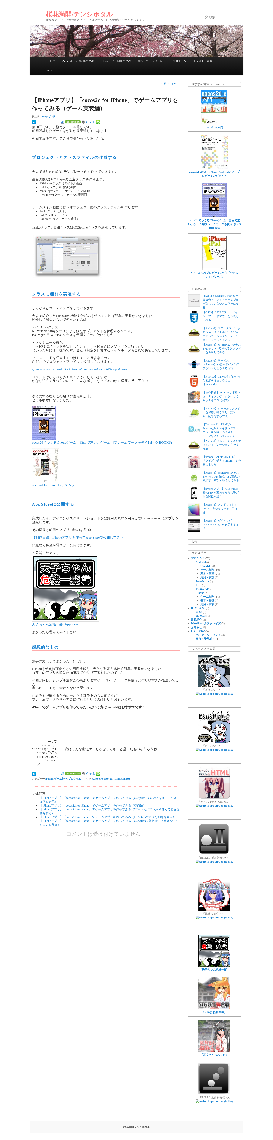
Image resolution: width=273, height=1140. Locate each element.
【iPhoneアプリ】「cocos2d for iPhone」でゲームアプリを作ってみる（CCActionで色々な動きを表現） (108, 817)
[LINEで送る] (98, 122)
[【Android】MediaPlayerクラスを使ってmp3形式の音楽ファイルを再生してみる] (194, 354)
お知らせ (196, 627)
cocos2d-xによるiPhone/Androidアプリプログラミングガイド (214, 173)
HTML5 (201, 615)
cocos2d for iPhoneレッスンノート (57, 485)
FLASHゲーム (177, 61)
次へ (176, 83)
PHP (198, 585)
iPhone (49, 778)
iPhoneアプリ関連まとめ (116, 61)
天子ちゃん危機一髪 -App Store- (56, 624)
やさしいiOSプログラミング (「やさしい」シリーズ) (214, 274)
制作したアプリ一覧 (150, 61)
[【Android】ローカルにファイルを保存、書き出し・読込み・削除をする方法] (194, 418)
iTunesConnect (122, 778)
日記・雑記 (198, 631)
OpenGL (205, 566)
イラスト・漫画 (202, 61)
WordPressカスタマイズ (206, 623)
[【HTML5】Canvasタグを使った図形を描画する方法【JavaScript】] (194, 386)
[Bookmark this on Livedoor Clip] (62, 122)
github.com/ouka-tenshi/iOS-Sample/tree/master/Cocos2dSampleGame (79, 369)
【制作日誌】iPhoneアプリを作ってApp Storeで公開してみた (77, 537)
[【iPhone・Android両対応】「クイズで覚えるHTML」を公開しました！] (194, 466)
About (50, 70)
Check (90, 122)
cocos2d (108, 778)
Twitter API (203, 589)
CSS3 (199, 612)
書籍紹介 (196, 619)
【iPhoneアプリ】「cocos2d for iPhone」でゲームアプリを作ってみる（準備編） (93, 805)
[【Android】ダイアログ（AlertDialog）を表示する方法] (194, 530)
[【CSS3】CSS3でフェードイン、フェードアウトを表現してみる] (194, 322)
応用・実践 (207, 577)
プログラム (74, 778)
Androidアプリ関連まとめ (78, 61)
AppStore (97, 778)
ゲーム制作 (60, 778)
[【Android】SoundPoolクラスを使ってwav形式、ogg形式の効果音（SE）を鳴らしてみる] (194, 482)
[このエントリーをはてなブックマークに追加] (34, 122)
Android (201, 562)
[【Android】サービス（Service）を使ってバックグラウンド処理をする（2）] (194, 370)
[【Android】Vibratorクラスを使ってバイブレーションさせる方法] (194, 450)
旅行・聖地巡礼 (205, 638)
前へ (165, 83)
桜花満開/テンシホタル (79, 14)
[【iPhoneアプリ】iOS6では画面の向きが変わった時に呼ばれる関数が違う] (194, 498)
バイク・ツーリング (208, 635)
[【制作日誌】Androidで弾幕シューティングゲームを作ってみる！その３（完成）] (194, 402)
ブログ (51, 61)
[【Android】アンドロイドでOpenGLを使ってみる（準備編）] (194, 514)
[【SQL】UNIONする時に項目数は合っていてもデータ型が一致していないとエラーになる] (194, 306)
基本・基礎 (207, 573)
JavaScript (202, 581)
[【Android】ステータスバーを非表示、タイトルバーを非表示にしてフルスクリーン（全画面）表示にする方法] (194, 338)
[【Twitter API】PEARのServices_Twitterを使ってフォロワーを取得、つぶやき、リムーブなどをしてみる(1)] (194, 434)
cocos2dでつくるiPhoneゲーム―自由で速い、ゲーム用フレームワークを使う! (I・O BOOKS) (102, 442)
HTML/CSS (198, 608)
